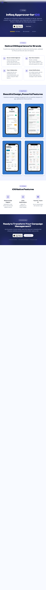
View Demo (28, 26)
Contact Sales (28, 235)
